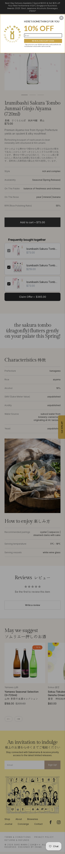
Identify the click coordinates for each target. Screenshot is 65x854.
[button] (61, 18)
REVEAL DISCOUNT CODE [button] (43, 41)
